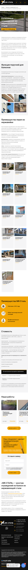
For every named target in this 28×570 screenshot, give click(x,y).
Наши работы (17, 536)
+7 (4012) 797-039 (20, 2)
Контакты (16, 542)
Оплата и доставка (18, 535)
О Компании (17, 538)
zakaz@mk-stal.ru (20, 523)
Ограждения (4, 540)
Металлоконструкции (6, 535)
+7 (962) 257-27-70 (20, 521)
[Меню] (25, 2)
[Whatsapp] (7, 529)
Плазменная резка (5, 544)
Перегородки (4, 542)
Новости (16, 540)
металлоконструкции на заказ (15, 493)
